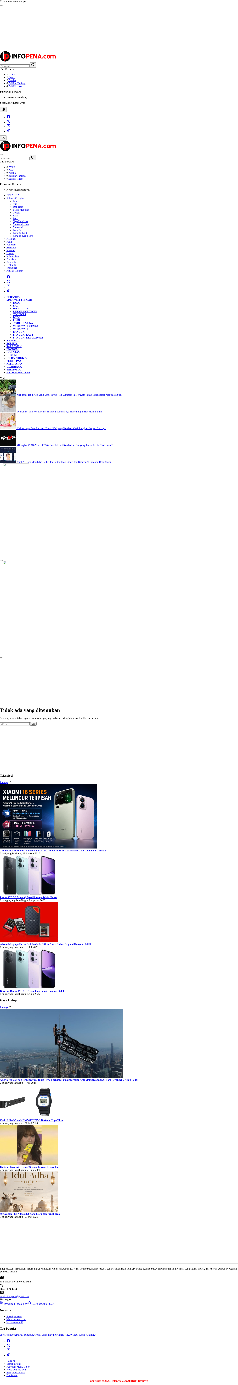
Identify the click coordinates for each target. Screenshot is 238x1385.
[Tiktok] (8, 131)
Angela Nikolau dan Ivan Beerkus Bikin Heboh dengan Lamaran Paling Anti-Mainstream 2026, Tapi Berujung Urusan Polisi (68, 1079)
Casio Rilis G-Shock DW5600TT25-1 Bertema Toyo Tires (31, 1120)
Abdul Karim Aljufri (84, 1334)
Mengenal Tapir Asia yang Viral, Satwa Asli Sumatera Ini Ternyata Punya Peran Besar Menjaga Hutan (69, 394)
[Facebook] (8, 117)
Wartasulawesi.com (16, 1319)
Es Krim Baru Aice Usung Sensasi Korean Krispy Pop (29, 1167)
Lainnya (4, 782)
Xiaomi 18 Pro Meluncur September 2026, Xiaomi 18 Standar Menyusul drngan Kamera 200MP (53, 850)
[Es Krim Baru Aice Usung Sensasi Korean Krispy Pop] (29, 1164)
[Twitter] (8, 122)
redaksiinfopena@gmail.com (14, 1296)
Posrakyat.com (14, 1316)
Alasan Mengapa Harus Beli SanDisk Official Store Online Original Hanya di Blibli (45, 944)
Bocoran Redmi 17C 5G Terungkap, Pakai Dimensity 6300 (32, 991)
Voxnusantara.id (14, 1322)
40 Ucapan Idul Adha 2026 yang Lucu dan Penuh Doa (30, 1214)
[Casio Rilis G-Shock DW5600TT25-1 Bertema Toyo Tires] (29, 1117)
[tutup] (1, 560)
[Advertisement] (97, 28)
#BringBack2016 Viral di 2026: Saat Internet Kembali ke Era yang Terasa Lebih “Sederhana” (65, 445)
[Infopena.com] (28, 60)
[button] (33, 65)
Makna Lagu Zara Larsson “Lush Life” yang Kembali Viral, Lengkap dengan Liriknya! (61, 428)
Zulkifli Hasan (15, 86)
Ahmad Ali (64, 1334)
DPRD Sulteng (25, 1334)
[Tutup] (1, 5)
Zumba (12, 80)
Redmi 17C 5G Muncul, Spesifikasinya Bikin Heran (28, 897)
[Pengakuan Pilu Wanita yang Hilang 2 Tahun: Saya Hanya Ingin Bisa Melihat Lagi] (8, 411)
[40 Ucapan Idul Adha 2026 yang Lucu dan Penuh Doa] (29, 1211)
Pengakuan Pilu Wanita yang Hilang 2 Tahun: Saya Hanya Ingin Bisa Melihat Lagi (59, 411)
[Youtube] (8, 126)
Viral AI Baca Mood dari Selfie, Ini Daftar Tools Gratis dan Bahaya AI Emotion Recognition (64, 462)
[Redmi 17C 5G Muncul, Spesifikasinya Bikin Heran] (29, 894)
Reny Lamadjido (46, 1334)
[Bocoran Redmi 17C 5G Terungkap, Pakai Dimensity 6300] (29, 988)
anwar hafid (8, 1334)
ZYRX (12, 74)
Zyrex (11, 77)
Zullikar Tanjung (17, 83)
